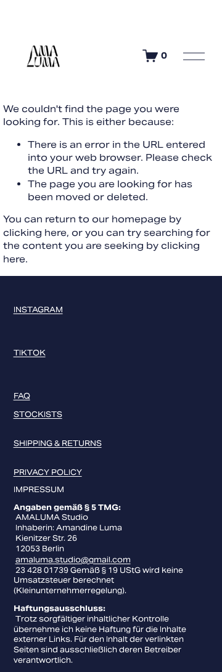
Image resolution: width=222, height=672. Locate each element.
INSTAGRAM (38, 309)
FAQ (22, 395)
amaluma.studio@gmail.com (73, 559)
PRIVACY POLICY (48, 472)
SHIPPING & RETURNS (58, 443)
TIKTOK (30, 352)
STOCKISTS (38, 414)
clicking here (35, 232)
